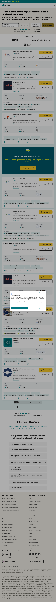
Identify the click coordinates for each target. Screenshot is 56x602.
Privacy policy (42, 292)
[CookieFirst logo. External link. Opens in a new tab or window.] (11, 294)
